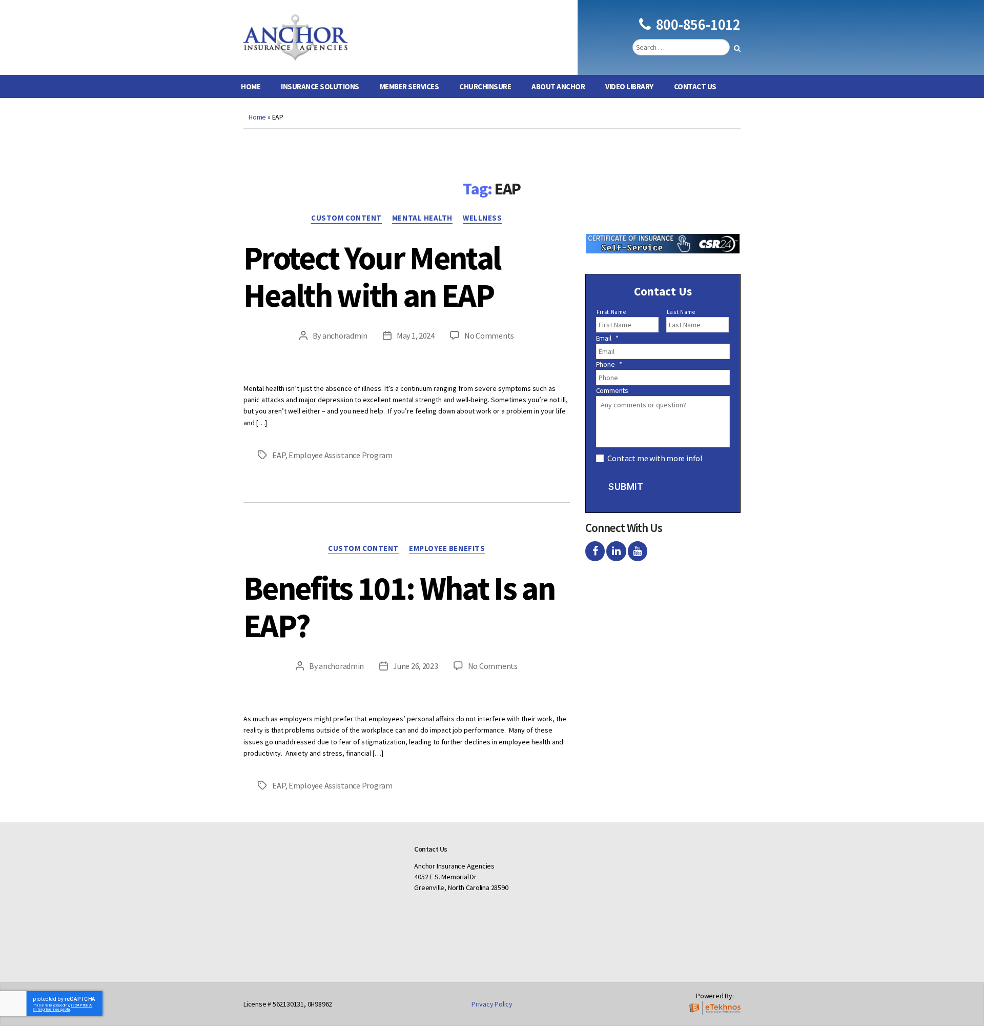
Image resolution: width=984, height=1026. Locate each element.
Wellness (482, 218)
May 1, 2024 (416, 335)
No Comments (489, 335)
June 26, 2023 (415, 666)
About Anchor (558, 86)
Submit (625, 487)
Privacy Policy (491, 1004)
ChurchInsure (485, 86)
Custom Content (346, 218)
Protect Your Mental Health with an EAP (371, 276)
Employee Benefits (447, 548)
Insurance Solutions (320, 86)
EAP (278, 455)
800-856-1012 (698, 24)
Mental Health (422, 218)
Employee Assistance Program (341, 455)
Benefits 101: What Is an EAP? (399, 606)
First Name (611, 311)
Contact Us (695, 86)
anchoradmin (344, 335)
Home (250, 86)
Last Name (681, 311)
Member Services (409, 86)
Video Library (629, 86)
